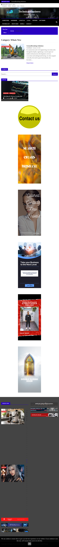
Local (18, 6)
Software (42, 20)
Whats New (15, 24)
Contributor (29, 47)
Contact (28, 24)
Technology (6, 24)
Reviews (22, 6)
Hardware (14, 20)
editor (15, 98)
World (9, 6)
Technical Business (29, 11)
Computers (4, 6)
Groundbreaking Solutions (18, 1)
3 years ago (8, 98)
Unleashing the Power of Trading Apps (12, 96)
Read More (30, 63)
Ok (29, 543)
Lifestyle (14, 6)
